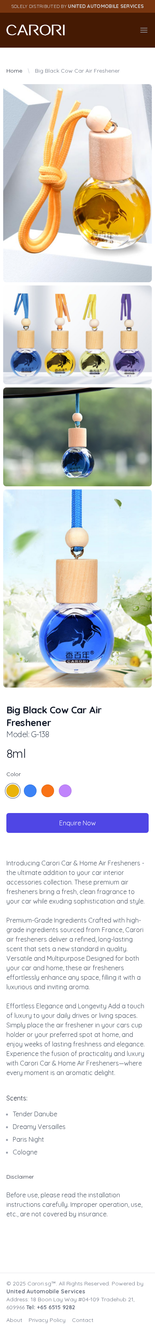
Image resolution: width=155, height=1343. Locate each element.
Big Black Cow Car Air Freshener (77, 70)
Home (14, 70)
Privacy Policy (47, 1320)
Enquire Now (77, 823)
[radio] (13, 791)
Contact (82, 1320)
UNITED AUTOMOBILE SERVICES (106, 6)
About (14, 1320)
